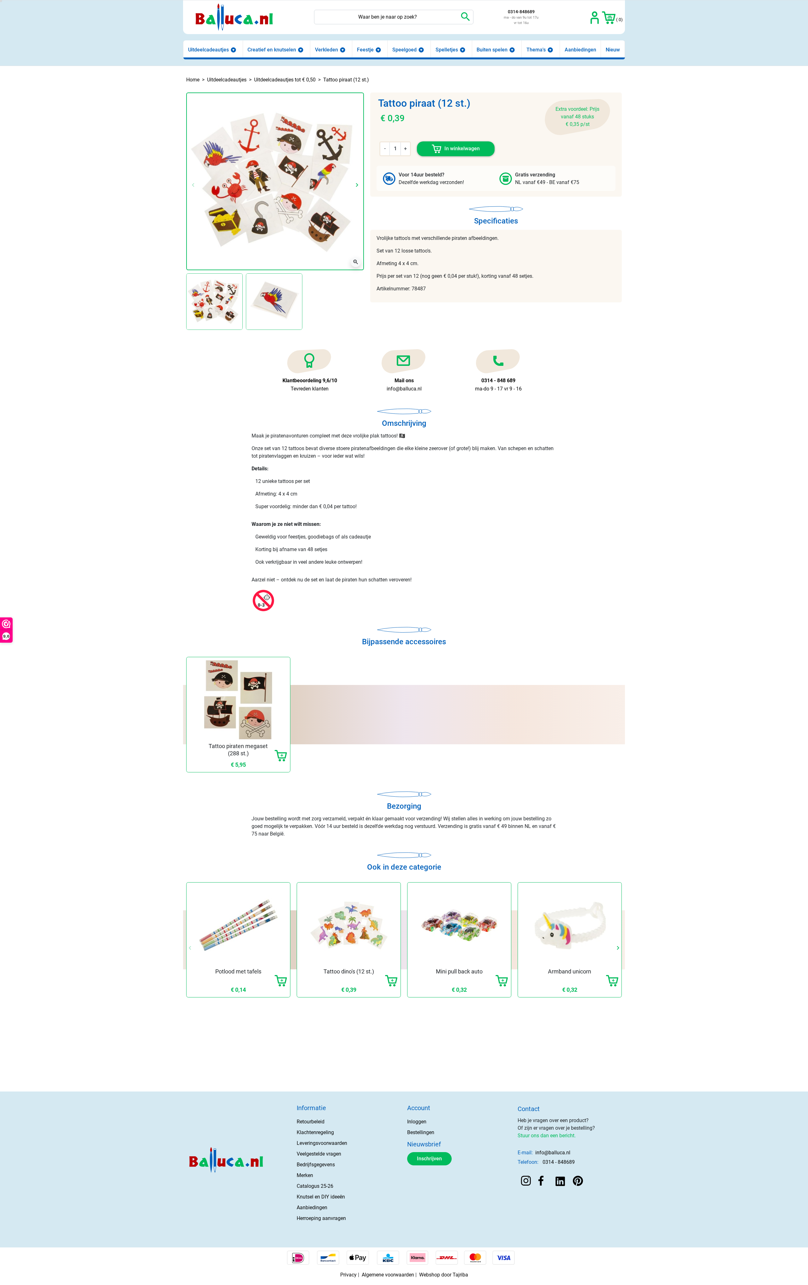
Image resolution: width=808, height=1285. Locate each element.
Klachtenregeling (315, 1132)
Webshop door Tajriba (443, 1275)
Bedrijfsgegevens (316, 1165)
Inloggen (416, 1122)
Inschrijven (429, 1159)
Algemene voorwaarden (388, 1275)
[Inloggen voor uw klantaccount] (595, 17)
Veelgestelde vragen (319, 1154)
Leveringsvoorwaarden (322, 1143)
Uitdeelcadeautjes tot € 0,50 (285, 80)
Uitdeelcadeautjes (227, 80)
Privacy (348, 1275)
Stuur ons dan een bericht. (547, 1136)
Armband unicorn (569, 971)
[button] (608, 17)
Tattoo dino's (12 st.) (349, 971)
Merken (305, 1175)
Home (192, 80)
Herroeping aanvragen (321, 1218)
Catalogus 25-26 (315, 1186)
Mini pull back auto (459, 971)
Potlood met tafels (238, 971)
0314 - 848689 (559, 1162)
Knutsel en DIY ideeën (321, 1197)
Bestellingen (420, 1132)
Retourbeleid (310, 1122)
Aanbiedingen (312, 1208)
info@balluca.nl (552, 1153)
